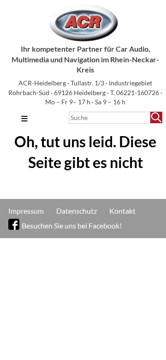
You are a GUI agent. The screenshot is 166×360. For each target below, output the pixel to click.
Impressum (26, 210)
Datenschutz (76, 210)
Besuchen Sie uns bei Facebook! (72, 225)
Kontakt (122, 210)
